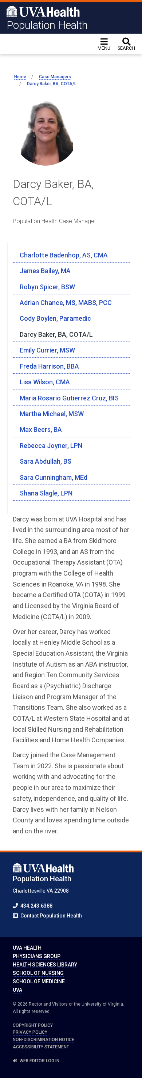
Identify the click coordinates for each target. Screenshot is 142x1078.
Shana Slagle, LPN (46, 493)
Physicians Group (36, 956)
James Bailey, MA (45, 271)
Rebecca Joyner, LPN (51, 445)
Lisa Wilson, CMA (45, 382)
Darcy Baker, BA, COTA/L (56, 334)
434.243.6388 (36, 906)
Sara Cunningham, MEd (53, 477)
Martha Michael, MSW (52, 414)
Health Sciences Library (45, 965)
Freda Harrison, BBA (49, 366)
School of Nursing (38, 973)
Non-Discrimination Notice (43, 1039)
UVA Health (27, 948)
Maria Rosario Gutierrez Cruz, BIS (69, 398)
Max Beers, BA (41, 429)
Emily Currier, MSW (47, 350)
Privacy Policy (30, 1032)
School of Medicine (39, 981)
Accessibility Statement (41, 1046)
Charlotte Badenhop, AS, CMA (64, 255)
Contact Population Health (51, 916)
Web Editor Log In (39, 1060)
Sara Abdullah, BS (45, 461)
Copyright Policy (33, 1025)
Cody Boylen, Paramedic (55, 318)
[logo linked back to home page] (43, 11)
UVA (17, 990)
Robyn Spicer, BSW (47, 287)
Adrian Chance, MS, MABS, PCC (66, 302)
